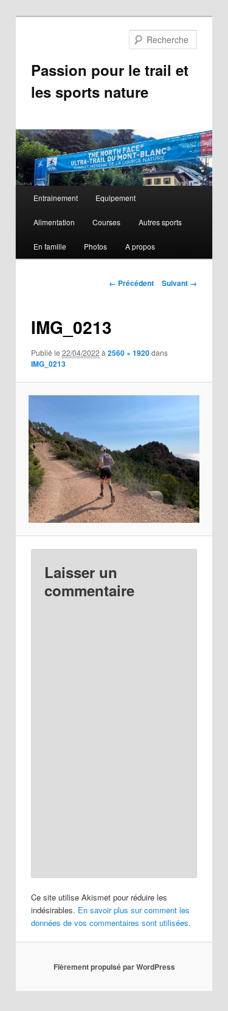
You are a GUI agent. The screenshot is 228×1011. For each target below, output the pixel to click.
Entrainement (55, 197)
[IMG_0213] (114, 459)
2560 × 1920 (129, 352)
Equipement (115, 197)
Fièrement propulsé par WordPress (114, 966)
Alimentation (54, 222)
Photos (95, 246)
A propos (140, 246)
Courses (106, 222)
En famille (49, 246)
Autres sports (160, 222)
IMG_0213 (48, 363)
